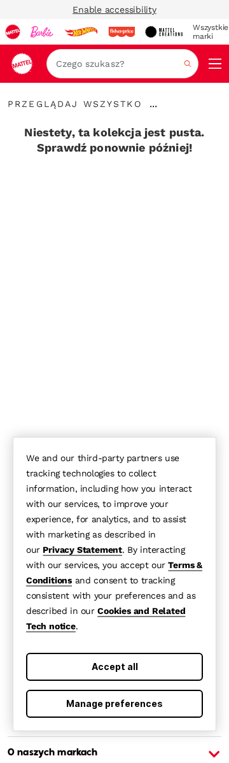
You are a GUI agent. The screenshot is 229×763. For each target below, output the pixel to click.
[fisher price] (121, 32)
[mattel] (12, 32)
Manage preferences (114, 703)
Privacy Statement (82, 550)
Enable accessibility (114, 9)
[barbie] (42, 32)
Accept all (115, 666)
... (153, 104)
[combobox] (122, 63)
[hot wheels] (81, 32)
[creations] (164, 32)
